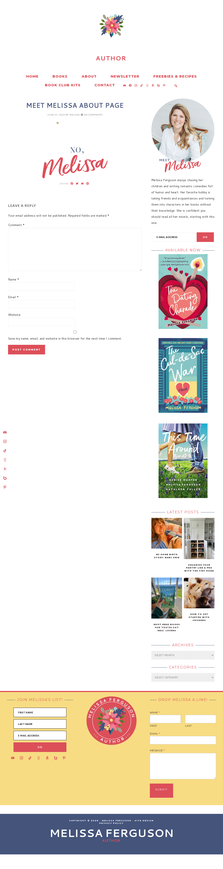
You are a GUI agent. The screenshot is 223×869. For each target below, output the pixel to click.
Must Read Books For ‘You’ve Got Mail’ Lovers (167, 627)
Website (14, 315)
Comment (16, 225)
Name (13, 279)
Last (188, 725)
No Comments (93, 114)
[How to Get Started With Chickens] (199, 607)
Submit (161, 789)
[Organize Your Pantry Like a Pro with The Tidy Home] (199, 558)
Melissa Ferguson (46, 43)
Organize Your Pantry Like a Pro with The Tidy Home (199, 568)
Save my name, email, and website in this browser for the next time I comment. (65, 338)
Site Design (144, 820)
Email (13, 297)
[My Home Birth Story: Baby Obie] (166, 547)
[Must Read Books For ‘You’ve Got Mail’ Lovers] (166, 617)
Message (157, 750)
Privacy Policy (111, 823)
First (153, 725)
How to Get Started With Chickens (199, 617)
